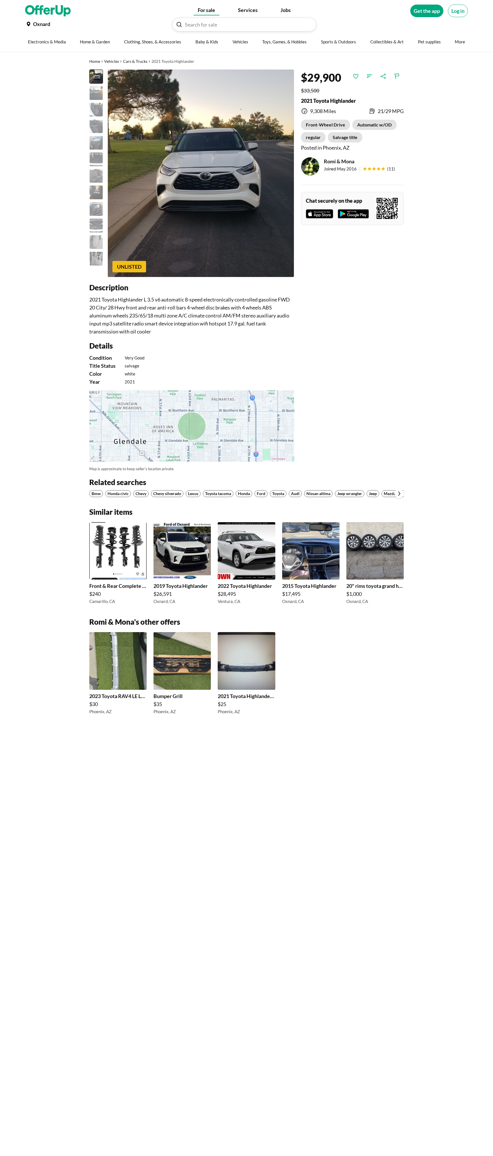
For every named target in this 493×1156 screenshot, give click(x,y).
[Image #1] (96, 76)
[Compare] (369, 76)
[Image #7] (96, 176)
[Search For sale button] (179, 24)
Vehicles (111, 61)
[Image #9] (96, 209)
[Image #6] (96, 159)
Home (94, 61)
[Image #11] (96, 242)
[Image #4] (96, 126)
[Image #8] (96, 192)
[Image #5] (96, 143)
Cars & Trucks (135, 61)
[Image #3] (96, 109)
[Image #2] (96, 93)
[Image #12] (96, 259)
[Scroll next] (399, 493)
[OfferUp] (48, 11)
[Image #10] (96, 225)
